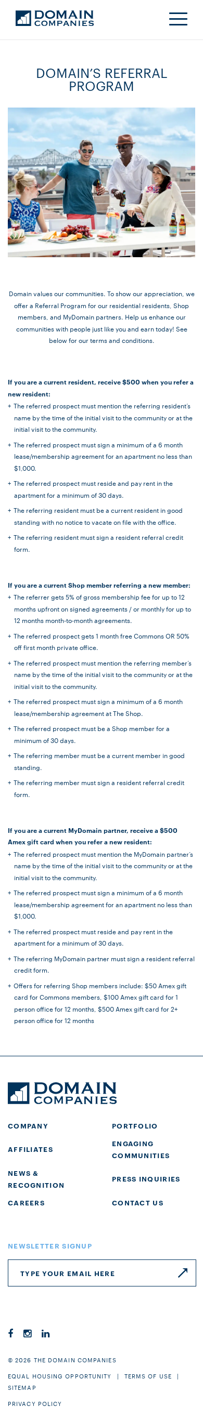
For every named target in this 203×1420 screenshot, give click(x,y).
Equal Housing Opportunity (60, 1376)
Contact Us (137, 1202)
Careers (26, 1202)
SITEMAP (22, 1387)
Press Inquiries (146, 1178)
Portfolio (135, 1125)
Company (28, 1125)
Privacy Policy (35, 1403)
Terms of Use (148, 1376)
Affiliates (30, 1148)
